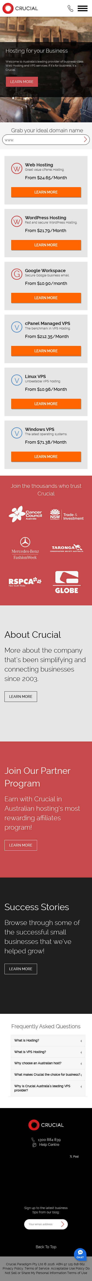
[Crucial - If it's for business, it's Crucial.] (46, 1124)
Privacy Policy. (14, 1268)
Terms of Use (77, 1273)
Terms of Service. (37, 1268)
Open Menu (82, 8)
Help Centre (49, 1144)
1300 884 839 (49, 1140)
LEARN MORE (21, 82)
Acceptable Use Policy (68, 1268)
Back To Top (46, 1247)
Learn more (20, 696)
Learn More (46, 192)
